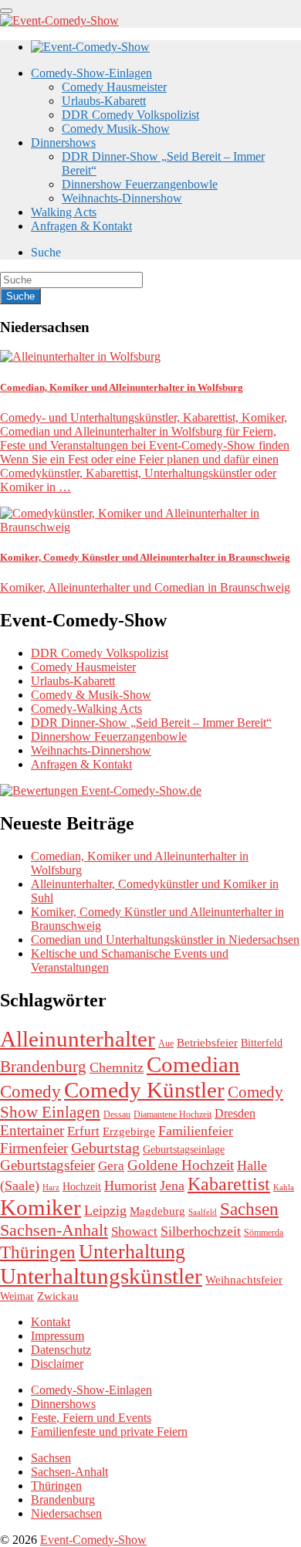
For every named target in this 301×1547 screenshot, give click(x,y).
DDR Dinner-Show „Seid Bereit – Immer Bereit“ (151, 722)
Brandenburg (43, 1066)
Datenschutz (61, 1349)
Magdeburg (157, 1210)
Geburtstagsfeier (47, 1165)
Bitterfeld (261, 1043)
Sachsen (249, 1209)
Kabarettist (229, 1184)
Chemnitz (117, 1067)
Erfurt (83, 1131)
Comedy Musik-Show (116, 128)
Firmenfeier (34, 1148)
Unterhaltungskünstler (101, 1276)
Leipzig (105, 1210)
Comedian (193, 1064)
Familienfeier (195, 1130)
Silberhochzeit (201, 1231)
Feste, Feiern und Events (91, 1417)
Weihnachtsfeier (243, 1280)
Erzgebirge (129, 1131)
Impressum (57, 1335)
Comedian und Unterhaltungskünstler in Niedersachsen (165, 939)
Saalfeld (202, 1212)
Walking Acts (63, 212)
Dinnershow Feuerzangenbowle (140, 184)
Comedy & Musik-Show (91, 694)
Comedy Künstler (144, 1089)
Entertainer (32, 1130)
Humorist (130, 1185)
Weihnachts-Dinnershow (122, 198)
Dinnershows (63, 142)
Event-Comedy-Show (93, 1539)
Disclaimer (57, 1363)
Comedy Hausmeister (114, 86)
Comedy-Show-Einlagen (91, 73)
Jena (172, 1185)
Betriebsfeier (207, 1042)
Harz (50, 1187)
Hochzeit (82, 1186)
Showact (134, 1231)
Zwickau (58, 1296)
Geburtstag (105, 1147)
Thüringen (38, 1252)
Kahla (283, 1187)
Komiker (40, 1207)
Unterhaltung (132, 1251)
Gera (111, 1166)
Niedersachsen (66, 1513)
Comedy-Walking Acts (86, 708)
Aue (166, 1043)
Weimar (17, 1296)
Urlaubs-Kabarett (104, 100)
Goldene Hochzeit (180, 1165)
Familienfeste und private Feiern (109, 1431)
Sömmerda (263, 1232)
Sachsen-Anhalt (54, 1230)
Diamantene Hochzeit (172, 1114)
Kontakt (50, 1321)
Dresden (235, 1114)
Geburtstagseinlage (184, 1149)
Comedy (30, 1091)
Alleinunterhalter (77, 1038)
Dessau (116, 1114)
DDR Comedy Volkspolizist (130, 114)
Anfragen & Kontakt (81, 225)
